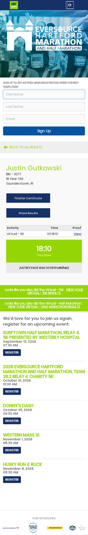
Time (54, 228)
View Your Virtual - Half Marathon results (44, 306)
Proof (77, 228)
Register (12, 352)
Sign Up (44, 130)
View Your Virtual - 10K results (55, 291)
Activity (13, 228)
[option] (11, 528)
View (77, 234)
